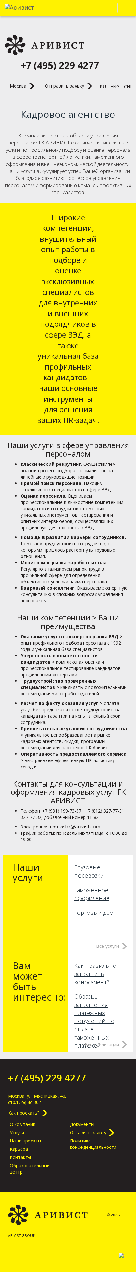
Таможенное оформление (91, 894)
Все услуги (107, 946)
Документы (82, 1124)
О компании (22, 1124)
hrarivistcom (82, 826)
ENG (115, 87)
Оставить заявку (88, 1132)
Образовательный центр (30, 1168)
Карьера (19, 1149)
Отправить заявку (64, 86)
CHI (127, 87)
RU (103, 87)
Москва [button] (18, 86)
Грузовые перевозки (89, 871)
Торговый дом (93, 912)
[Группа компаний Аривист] (44, 45)
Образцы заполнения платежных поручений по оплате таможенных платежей (94, 1021)
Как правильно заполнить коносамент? (95, 974)
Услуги (17, 1132)
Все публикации (102, 1044)
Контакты (20, 1157)
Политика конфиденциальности (93, 1144)
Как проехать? (23, 1113)
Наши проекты (25, 1141)
